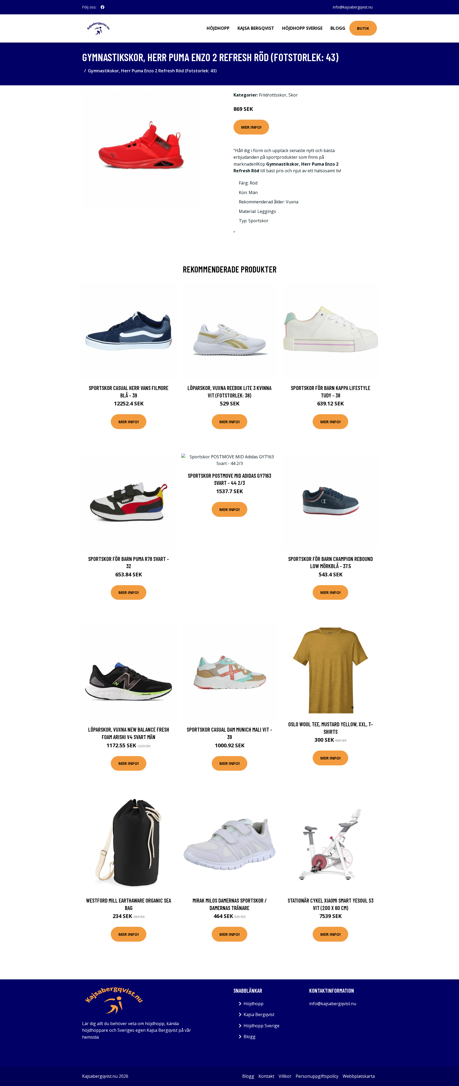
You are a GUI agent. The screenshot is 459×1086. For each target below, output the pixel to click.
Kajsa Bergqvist (255, 28)
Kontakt (266, 1076)
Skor (293, 95)
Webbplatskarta (359, 1076)
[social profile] (103, 7)
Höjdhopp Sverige (302, 28)
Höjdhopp (218, 28)
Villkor (285, 1076)
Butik (363, 28)
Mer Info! (251, 127)
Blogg (337, 28)
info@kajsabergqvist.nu (353, 7)
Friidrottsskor (272, 95)
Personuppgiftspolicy (317, 1076)
